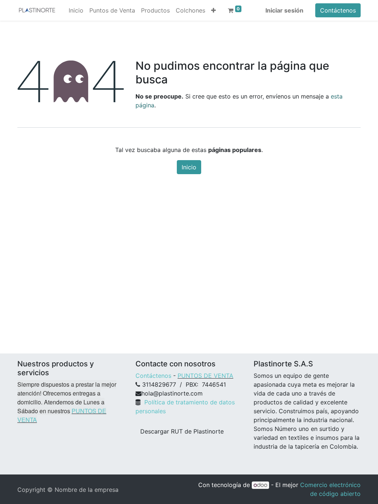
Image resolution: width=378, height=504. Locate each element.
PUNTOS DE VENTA (205, 375)
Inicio (189, 167)
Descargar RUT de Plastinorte (182, 431)
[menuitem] (76, 10)
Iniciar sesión (284, 10)
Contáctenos (338, 10)
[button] (213, 10)
